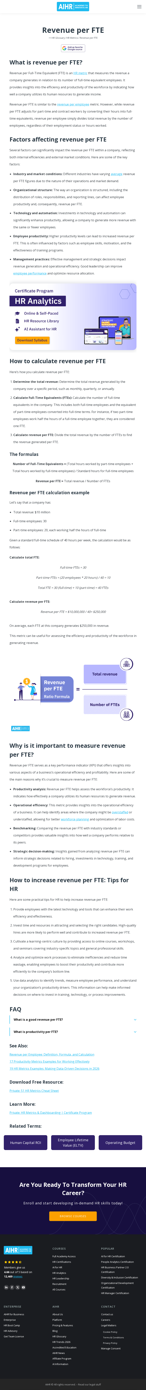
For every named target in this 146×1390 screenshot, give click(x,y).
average (116, 174)
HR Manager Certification (115, 1293)
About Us (57, 1314)
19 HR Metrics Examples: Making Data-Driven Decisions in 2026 (54, 1068)
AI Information (60, 1364)
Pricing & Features (62, 1325)
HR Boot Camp (12, 1325)
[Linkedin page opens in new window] (6, 1287)
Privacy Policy (110, 1343)
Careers (105, 1320)
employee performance (30, 273)
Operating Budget (120, 1142)
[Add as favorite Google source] (73, 48)
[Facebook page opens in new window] (12, 1287)
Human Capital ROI (25, 1142)
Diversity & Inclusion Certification (119, 1277)
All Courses (58, 1289)
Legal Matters (108, 1325)
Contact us (107, 1314)
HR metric (80, 73)
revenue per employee (73, 104)
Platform (57, 1320)
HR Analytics (59, 1273)
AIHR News (58, 1353)
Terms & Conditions (113, 1337)
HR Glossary (58, 37)
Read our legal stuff (89, 1384)
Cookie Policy (110, 1331)
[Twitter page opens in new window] (17, 1287)
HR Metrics (72, 37)
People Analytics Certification (117, 1262)
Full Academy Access (64, 1256)
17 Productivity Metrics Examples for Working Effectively (50, 1061)
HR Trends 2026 (61, 1342)
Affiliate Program (61, 1358)
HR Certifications (61, 1262)
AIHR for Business (14, 1314)
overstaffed (120, 812)
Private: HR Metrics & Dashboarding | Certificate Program (51, 1113)
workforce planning (75, 819)
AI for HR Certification (113, 1256)
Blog (54, 1331)
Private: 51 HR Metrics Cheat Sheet (34, 1091)
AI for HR (57, 1267)
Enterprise (10, 1320)
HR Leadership (60, 1278)
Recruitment (59, 1284)
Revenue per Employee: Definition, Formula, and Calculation (52, 1054)
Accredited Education (64, 1347)
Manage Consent (111, 1348)
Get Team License (14, 1336)
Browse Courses (73, 1216)
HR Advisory (10, 1331)
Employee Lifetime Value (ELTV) (73, 1143)
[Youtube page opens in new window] (23, 1287)
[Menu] (139, 6)
